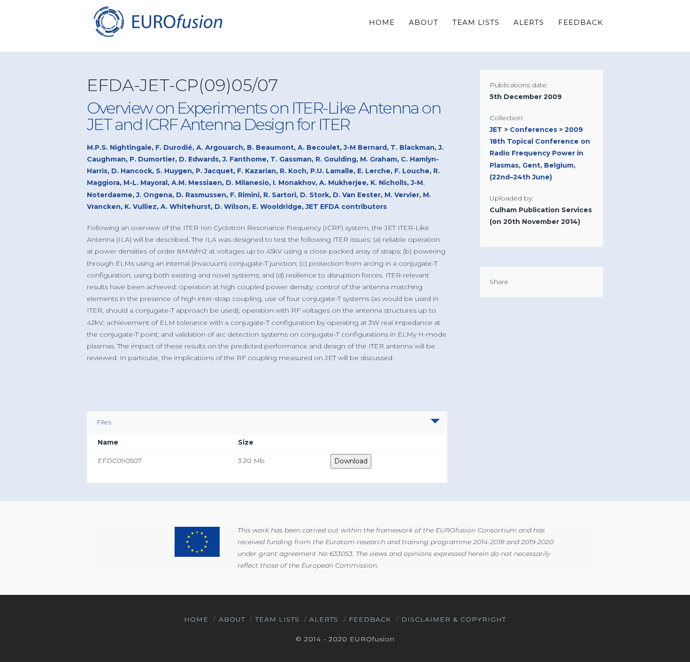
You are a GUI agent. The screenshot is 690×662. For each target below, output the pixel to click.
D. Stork (314, 195)
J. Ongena (154, 195)
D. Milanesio (247, 182)
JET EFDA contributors (346, 206)
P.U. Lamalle (331, 171)
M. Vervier (401, 195)
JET (496, 129)
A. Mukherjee (343, 182)
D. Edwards (199, 159)
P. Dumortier (152, 159)
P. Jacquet (214, 171)
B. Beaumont (270, 147)
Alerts (323, 619)
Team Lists (277, 619)
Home (196, 619)
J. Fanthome (244, 159)
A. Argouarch (219, 147)
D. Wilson (231, 206)
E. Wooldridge (277, 206)
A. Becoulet (319, 147)
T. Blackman (413, 147)
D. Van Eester (357, 195)
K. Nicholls (388, 182)
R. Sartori (279, 195)
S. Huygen (174, 171)
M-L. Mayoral (145, 182)
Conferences (533, 129)
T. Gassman (291, 159)
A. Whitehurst (186, 206)
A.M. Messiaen (196, 182)
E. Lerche (374, 171)
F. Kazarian (256, 171)
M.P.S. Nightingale (119, 147)
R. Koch (293, 171)
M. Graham (378, 159)
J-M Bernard (365, 147)
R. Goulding (335, 159)
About (232, 619)
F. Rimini (245, 195)
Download (351, 461)
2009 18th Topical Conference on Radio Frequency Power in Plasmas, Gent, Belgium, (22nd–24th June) (540, 153)
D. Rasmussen (201, 195)
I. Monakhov (294, 182)
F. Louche (411, 171)
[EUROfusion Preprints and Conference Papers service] (157, 21)
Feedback (370, 619)
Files (104, 422)
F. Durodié (173, 147)
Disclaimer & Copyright (453, 619)
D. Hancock (131, 171)
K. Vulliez (140, 206)
